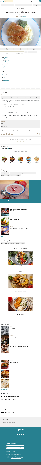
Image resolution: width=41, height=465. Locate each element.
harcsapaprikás (35, 5)
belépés (8, 148)
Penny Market (20, 271)
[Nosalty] (2, 1)
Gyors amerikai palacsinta (14, 371)
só (2, 64)
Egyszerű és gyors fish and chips (20, 291)
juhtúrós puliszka (29, 5)
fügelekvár (23, 173)
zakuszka (16, 5)
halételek (18, 8)
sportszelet (12, 5)
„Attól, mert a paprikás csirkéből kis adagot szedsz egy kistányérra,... (19, 337)
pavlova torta (6, 173)
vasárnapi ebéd (34, 52)
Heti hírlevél (13, 451)
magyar (29, 52)
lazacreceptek (12, 243)
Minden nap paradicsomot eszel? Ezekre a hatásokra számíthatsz (18, 210)
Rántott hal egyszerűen (20, 314)
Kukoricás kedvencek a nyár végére (9, 422)
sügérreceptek (23, 243)
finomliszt (7, 60)
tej (3, 67)
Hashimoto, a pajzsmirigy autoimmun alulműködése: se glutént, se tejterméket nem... (19, 219)
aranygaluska (22, 5)
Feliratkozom (22, 447)
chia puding (3, 175)
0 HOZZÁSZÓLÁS (24, 16)
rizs (5, 71)
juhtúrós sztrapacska (4, 5)
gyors (26, 52)
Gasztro (11, 326)
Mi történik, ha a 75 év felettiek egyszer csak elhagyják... (19, 228)
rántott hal (22, 8)
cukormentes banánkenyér (31, 173)
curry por (4, 79)
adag (20, 53)
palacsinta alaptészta (13, 379)
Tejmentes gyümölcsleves (6, 409)
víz (3, 73)
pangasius (6, 57)
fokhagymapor (4, 66)
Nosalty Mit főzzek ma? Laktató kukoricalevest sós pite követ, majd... (19, 347)
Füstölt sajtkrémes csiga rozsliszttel (7, 412)
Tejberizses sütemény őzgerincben (7, 405)
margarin (5, 76)
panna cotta (18, 173)
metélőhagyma (6, 80)
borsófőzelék (18, 175)
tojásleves (12, 175)
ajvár (2, 173)
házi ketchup (12, 173)
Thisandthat (20, 14)
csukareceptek (7, 243)
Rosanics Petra (20, 294)
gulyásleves (11, 360)
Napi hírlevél (8, 451)
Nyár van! (11, 217)
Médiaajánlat (20, 442)
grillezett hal (17, 243)
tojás (4, 58)
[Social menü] (32, 1)
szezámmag (5, 63)
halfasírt (2, 243)
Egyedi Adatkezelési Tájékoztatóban (16, 458)
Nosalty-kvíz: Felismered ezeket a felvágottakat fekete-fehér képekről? (19, 328)
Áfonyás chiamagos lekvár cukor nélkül (8, 399)
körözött (8, 175)
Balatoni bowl (20, 268)
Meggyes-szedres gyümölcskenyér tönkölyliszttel (10, 396)
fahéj (4, 77)
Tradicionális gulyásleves (14, 362)
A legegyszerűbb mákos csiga (6, 402)
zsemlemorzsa (6, 61)
